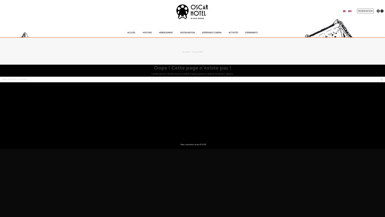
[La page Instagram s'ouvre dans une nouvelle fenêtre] (378, 11)
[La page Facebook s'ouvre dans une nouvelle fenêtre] (381, 11)
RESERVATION (365, 11)
